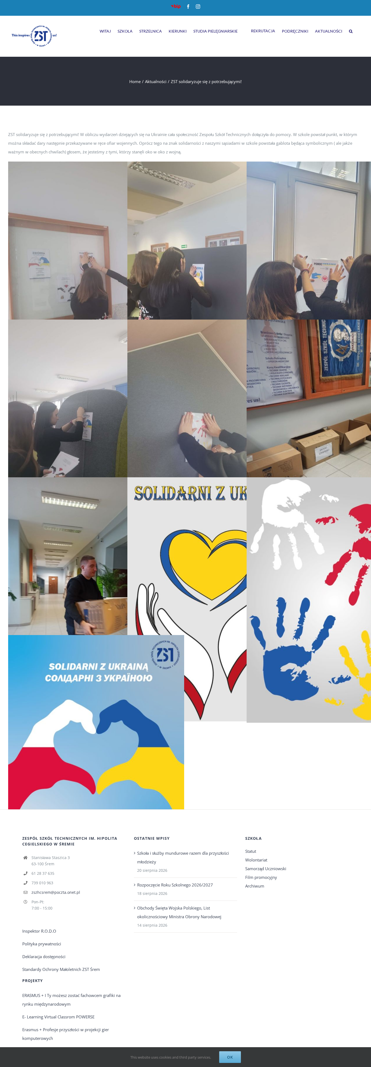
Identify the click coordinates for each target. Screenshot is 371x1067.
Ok (230, 1057)
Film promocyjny (261, 877)
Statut (250, 851)
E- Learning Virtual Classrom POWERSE (58, 1016)
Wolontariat (256, 860)
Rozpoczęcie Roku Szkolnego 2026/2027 (175, 885)
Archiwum (254, 886)
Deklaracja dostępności (43, 956)
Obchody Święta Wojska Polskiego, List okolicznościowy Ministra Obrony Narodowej (179, 912)
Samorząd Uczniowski (265, 868)
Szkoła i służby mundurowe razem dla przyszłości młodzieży (183, 857)
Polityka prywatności (41, 943)
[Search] (351, 30)
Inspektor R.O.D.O (39, 931)
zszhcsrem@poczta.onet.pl (56, 892)
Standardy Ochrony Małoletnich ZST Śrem (61, 969)
